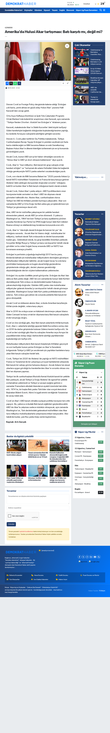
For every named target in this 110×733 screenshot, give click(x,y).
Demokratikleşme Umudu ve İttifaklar (92, 314)
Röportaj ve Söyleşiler (18, 587)
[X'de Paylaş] (11, 83)
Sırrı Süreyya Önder (93, 290)
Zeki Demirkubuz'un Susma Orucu (93, 254)
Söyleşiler (28, 10)
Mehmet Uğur (91, 240)
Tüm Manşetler (14, 579)
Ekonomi (70, 10)
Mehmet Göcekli (92, 219)
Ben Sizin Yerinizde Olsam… (92, 335)
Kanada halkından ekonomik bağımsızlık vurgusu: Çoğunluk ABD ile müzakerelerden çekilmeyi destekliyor (59, 457)
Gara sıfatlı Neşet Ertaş (92, 294)
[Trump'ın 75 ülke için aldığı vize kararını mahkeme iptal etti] (59, 471)
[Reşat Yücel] (79, 323)
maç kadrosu (57, 590)
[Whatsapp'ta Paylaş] (15, 83)
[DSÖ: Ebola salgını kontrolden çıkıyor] (16, 445)
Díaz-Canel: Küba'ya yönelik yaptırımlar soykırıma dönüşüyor (15, 480)
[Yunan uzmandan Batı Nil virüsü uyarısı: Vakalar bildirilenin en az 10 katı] (38, 445)
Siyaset (47, 10)
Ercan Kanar (90, 260)
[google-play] (94, 561)
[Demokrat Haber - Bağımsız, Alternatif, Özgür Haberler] (21, 3)
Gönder (11, 524)
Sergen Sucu (90, 331)
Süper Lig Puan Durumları (87, 10)
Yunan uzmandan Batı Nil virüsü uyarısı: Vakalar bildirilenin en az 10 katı (38, 455)
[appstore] (83, 561)
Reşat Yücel (90, 321)
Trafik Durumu (63, 575)
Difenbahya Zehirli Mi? (50, 587)
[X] (83, 557)
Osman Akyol (91, 342)
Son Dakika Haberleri (41, 579)
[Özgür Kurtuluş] (79, 232)
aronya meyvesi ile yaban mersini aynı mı (18, 590)
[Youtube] (95, 557)
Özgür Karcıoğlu (92, 271)
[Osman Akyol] (79, 344)
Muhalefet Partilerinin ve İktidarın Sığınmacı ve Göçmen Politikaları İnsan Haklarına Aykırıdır (94, 265)
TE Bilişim (102, 591)
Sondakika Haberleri (13, 10)
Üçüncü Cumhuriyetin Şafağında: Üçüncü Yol (94, 325)
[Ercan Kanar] (79, 263)
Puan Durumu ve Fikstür (91, 575)
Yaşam (54, 10)
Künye (7, 587)
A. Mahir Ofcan (91, 310)
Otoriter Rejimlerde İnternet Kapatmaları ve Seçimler (93, 233)
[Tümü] (102, 177)
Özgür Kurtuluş (92, 229)
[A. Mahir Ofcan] (79, 313)
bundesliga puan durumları (43, 590)
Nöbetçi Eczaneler (15, 575)
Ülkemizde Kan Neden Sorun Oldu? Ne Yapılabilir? (94, 275)
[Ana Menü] (103, 10)
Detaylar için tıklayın (89, 424)
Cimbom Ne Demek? (34, 587)
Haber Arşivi (63, 579)
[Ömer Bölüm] (79, 303)
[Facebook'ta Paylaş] (7, 83)
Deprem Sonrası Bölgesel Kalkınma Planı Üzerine (92, 244)
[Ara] (101, 10)
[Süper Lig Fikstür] (102, 432)
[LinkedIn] (91, 557)
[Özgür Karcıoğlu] (79, 274)
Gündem (38, 10)
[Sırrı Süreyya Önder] (79, 292)
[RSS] (99, 557)
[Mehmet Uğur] (79, 242)
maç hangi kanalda (11, 592)
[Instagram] (87, 557)
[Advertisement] (89, 139)
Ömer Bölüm (90, 301)
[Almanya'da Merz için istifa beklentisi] (38, 471)
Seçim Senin (90, 304)
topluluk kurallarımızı (26, 531)
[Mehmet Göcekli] (79, 222)
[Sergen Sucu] (79, 334)
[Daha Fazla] (19, 83)
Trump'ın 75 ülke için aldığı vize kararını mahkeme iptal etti (58, 480)
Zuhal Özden (90, 250)
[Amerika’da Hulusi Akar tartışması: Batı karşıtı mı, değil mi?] (38, 61)
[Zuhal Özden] (79, 253)
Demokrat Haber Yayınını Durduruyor (93, 223)
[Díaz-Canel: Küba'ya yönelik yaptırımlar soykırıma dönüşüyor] (16, 471)
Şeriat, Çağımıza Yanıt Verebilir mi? (94, 346)
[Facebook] (79, 557)
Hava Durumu (39, 575)
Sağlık (62, 10)
